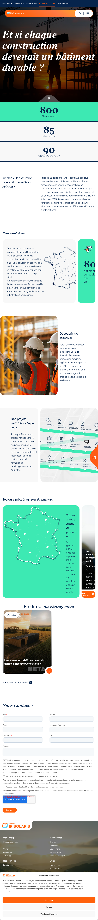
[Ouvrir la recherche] (80, 13)
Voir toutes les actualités (15, 682)
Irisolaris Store (55, 852)
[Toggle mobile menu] (88, 13)
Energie (53, 842)
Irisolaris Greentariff (57, 856)
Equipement (55, 849)
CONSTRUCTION (47, 3)
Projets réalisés (9, 865)
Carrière (6, 849)
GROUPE (19, 3)
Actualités (7, 856)
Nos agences (85, 594)
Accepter (49, 900)
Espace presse (56, 868)
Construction (55, 845)
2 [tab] (49, 677)
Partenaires (7, 852)
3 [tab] (52, 677)
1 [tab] (46, 677)
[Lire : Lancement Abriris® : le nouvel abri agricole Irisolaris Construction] (48, 670)
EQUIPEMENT (64, 3)
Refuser (49, 907)
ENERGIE (30, 3)
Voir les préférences (49, 914)
